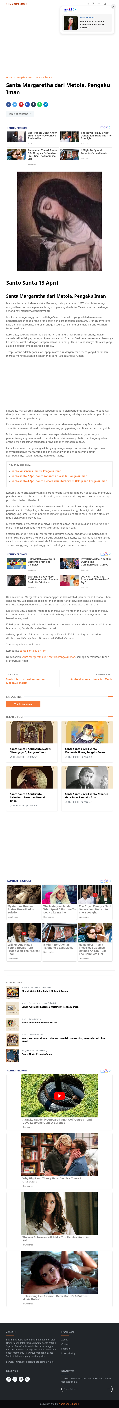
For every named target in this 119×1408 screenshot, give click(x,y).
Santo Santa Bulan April (33, 650)
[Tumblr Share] (33, 104)
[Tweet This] (14, 104)
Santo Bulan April (36, 1034)
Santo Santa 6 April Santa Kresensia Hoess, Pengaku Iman (85, 750)
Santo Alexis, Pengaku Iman (37, 1054)
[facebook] (88, 4)
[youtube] (8, 1379)
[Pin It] (21, 104)
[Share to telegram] (45, 104)
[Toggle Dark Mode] (99, 3)
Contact (65, 1344)
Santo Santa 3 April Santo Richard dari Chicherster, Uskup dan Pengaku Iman (59, 481)
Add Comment (25, 704)
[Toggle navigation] (110, 3)
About (64, 1339)
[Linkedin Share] (27, 104)
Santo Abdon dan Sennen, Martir (39, 1022)
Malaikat (26, 987)
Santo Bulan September (41, 987)
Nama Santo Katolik (69, 1403)
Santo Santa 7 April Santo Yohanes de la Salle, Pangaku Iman (49, 476)
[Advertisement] (59, 383)
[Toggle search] (105, 4)
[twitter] (21, 1379)
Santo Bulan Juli (49, 1003)
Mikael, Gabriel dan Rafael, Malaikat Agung (45, 991)
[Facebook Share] (8, 104)
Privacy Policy (68, 1353)
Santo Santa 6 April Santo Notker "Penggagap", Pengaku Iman (30, 750)
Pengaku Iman (35, 1003)
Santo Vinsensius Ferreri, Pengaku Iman (36, 471)
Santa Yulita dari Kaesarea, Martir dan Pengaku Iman (50, 1006)
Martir (25, 1003)
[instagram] (93, 4)
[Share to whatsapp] (39, 104)
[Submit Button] (109, 1389)
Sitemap (65, 1348)
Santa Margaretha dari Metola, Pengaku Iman (48, 657)
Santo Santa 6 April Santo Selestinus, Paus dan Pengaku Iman (28, 797)
